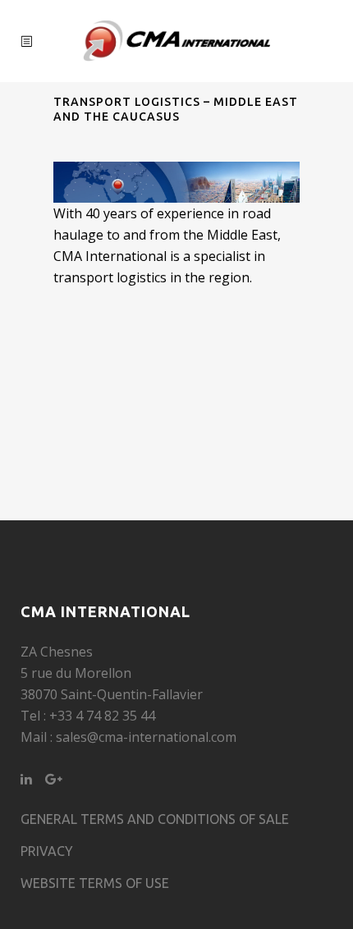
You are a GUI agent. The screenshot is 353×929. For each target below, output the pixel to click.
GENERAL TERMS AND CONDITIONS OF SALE (155, 819)
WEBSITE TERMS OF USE (95, 883)
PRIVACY (47, 851)
